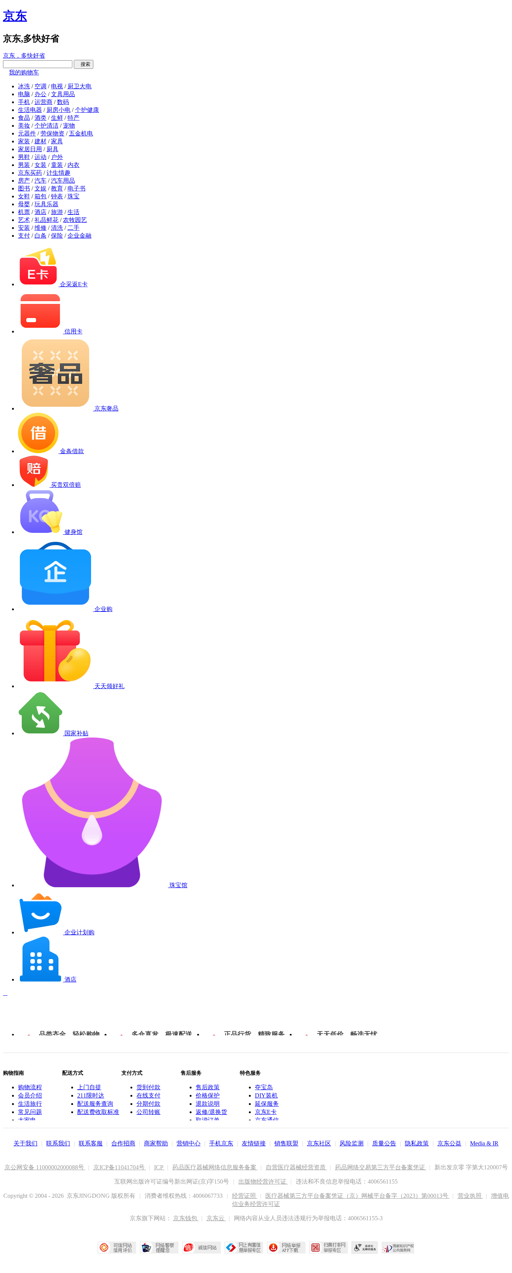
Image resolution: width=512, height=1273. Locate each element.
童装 (57, 165)
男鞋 (24, 157)
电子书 (76, 188)
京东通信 (267, 1120)
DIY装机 (266, 1095)
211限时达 (90, 1095)
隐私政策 (417, 1143)
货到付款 (148, 1087)
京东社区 (319, 1143)
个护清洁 (46, 125)
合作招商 (123, 1143)
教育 (57, 188)
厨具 (52, 149)
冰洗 (24, 86)
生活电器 (30, 110)
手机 (24, 102)
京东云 (216, 1218)
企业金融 (79, 235)
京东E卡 (266, 1112)
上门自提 (89, 1087)
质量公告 (384, 1143)
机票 (24, 212)
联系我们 (58, 1143)
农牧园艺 (75, 220)
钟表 (57, 196)
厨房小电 (58, 110)
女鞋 (24, 196)
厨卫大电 (79, 86)
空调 (40, 86)
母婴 (24, 204)
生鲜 (57, 118)
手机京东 (221, 1143)
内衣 (73, 165)
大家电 (27, 1120)
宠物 (69, 125)
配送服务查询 (95, 1103)
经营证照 (244, 1196)
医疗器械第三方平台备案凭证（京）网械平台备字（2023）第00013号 (357, 1196)
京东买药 (30, 173)
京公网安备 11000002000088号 (44, 1167)
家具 (57, 141)
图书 (24, 188)
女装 (40, 165)
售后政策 (208, 1087)
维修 (40, 228)
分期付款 (148, 1103)
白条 (40, 235)
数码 (63, 102)
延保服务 (267, 1103)
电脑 (24, 94)
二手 (73, 228)
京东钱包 (186, 1218)
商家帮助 (156, 1143)
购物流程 (30, 1087)
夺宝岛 (264, 1087)
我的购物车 (24, 72)
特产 (73, 118)
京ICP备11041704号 (119, 1167)
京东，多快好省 (24, 55)
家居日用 (30, 149)
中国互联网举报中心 (244, 1248)
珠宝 (73, 196)
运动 (40, 157)
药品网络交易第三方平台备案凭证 (381, 1167)
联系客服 (91, 1143)
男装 (24, 165)
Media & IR (484, 1143)
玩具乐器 (46, 204)
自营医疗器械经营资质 (296, 1167)
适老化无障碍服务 (365, 1248)
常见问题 (30, 1112)
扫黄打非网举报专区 (328, 1248)
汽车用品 (63, 180)
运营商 (43, 102)
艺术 (24, 220)
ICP (159, 1167)
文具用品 (63, 94)
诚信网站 (201, 1248)
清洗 (57, 228)
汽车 (40, 180)
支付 (24, 235)
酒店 (40, 212)
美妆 (24, 125)
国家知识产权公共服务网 (398, 1248)
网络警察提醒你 (159, 1248)
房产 (24, 180)
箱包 (40, 196)
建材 (40, 141)
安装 (24, 228)
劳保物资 (52, 133)
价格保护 (208, 1095)
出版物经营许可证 (263, 1181)
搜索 (83, 64)
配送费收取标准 (98, 1112)
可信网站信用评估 (116, 1248)
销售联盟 (286, 1143)
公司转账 (148, 1112)
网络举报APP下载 (286, 1248)
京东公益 (449, 1143)
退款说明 (208, 1103)
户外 (57, 157)
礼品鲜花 (46, 220)
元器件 (27, 133)
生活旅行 (30, 1103)
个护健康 (87, 110)
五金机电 (81, 133)
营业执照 (470, 1196)
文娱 (40, 188)
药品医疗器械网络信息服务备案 (215, 1167)
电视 (57, 86)
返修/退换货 (211, 1112)
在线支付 (148, 1095)
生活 (73, 212)
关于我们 (25, 1143)
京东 (15, 15)
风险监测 (352, 1143)
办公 (40, 94)
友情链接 (254, 1143)
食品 (24, 118)
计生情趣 (58, 173)
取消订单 (208, 1120)
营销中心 (189, 1143)
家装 (24, 141)
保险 (57, 235)
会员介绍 (30, 1095)
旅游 (57, 212)
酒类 (40, 118)
